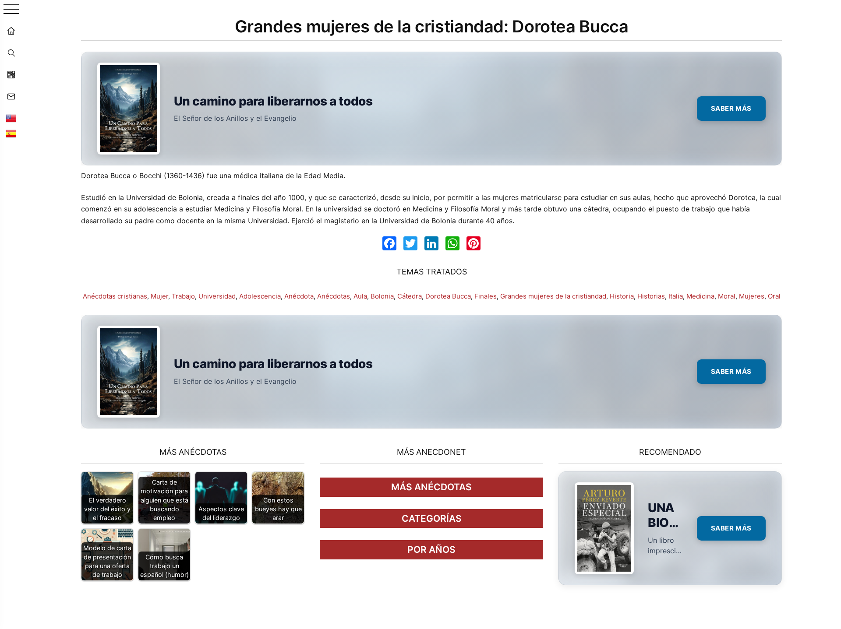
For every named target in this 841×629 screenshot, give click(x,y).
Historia (622, 296)
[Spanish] (11, 133)
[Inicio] (11, 30)
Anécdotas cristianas (115, 296)
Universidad (217, 296)
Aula (360, 296)
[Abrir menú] (11, 9)
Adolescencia (260, 296)
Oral (774, 296)
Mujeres (751, 296)
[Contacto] (11, 96)
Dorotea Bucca (448, 296)
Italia (675, 296)
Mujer (159, 296)
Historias (651, 296)
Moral (726, 296)
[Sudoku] (11, 74)
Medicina (700, 296)
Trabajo (183, 296)
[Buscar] (11, 52)
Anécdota (299, 296)
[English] (11, 118)
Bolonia (382, 296)
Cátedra (409, 296)
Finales (485, 296)
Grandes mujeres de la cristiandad (553, 296)
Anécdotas (333, 296)
